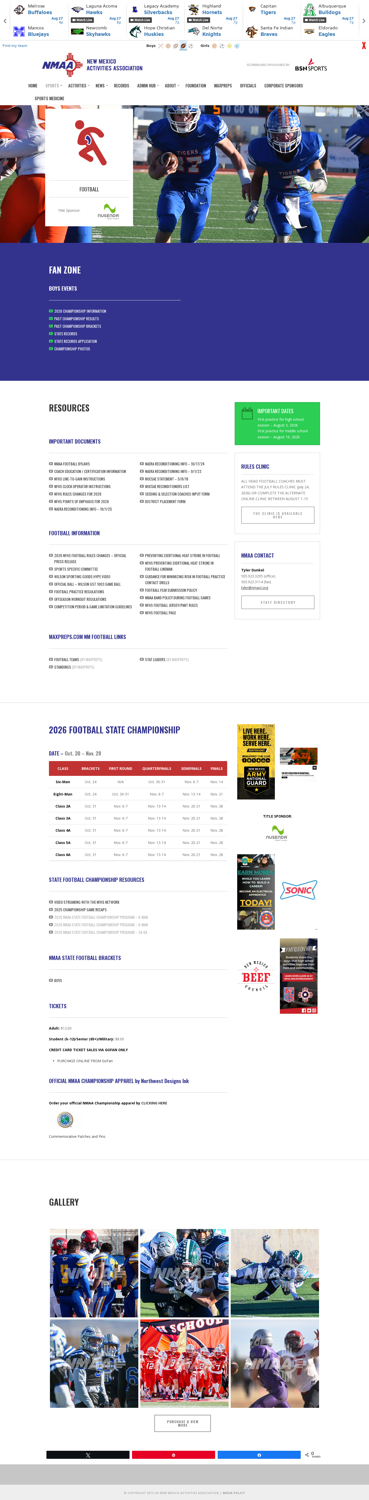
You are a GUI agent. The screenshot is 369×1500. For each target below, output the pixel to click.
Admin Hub (146, 86)
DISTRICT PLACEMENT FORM (165, 501)
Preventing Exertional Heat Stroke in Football (182, 555)
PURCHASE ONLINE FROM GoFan (85, 1060)
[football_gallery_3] (275, 1273)
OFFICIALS (248, 86)
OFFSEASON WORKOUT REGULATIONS (80, 599)
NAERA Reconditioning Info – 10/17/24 (175, 463)
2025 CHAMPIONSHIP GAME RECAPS (80, 909)
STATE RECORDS (65, 333)
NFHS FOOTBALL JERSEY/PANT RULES (171, 605)
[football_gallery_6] (275, 1363)
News (100, 86)
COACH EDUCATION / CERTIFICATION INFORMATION (90, 471)
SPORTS (52, 86)
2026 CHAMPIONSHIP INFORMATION (80, 311)
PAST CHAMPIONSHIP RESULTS (76, 318)
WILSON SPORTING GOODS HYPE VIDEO (82, 576)
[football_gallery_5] (184, 1363)
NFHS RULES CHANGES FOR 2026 (77, 494)
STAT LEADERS (155, 659)
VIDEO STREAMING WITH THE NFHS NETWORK (86, 902)
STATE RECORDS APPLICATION (75, 341)
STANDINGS (62, 667)
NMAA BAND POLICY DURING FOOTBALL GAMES (178, 597)
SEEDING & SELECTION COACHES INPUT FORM (177, 494)
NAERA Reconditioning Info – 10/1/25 (83, 509)
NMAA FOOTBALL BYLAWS (72, 463)
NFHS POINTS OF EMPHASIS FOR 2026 (81, 501)
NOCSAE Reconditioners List (167, 486)
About (170, 86)
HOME (32, 86)
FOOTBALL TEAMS (66, 659)
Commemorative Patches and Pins (77, 1136)
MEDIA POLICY (234, 1493)
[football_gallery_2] (184, 1273)
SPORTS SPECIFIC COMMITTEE (76, 569)
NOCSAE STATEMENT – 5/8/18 (166, 478)
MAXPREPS (223, 86)
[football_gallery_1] (94, 1273)
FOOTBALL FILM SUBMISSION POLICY (171, 590)
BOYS (58, 980)
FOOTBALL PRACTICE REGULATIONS (79, 591)
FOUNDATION (196, 86)
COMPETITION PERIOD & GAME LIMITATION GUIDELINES (93, 606)
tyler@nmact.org (254, 587)
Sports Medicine (49, 98)
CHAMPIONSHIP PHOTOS (72, 348)
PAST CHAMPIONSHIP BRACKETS (77, 326)
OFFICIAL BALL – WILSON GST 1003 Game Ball (87, 584)
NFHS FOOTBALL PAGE (160, 612)
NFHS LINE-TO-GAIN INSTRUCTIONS (79, 478)
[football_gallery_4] (94, 1363)
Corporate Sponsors (283, 86)
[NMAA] (92, 64)
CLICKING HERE (154, 1103)
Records (121, 86)
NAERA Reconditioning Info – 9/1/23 (173, 471)
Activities (77, 86)
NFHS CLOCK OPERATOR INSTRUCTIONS (82, 486)
